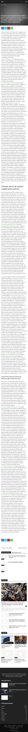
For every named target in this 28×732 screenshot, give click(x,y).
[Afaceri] (4, 697)
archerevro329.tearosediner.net (17, 295)
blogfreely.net (23, 447)
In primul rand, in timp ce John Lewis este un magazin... (6, 646)
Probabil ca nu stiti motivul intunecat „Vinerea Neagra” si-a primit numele (12, 603)
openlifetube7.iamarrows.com (8, 466)
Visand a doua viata (22, 548)
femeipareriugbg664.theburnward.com (10, 407)
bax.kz (8, 329)
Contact (5, 725)
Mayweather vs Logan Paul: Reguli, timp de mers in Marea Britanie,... (7, 661)
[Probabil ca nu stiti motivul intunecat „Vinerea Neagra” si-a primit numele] (14, 592)
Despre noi (15, 725)
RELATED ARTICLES (6, 552)
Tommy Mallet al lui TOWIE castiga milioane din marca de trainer (20, 646)
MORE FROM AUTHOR (16, 552)
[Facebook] (2, 28)
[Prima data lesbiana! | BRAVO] (4, 563)
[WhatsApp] (11, 28)
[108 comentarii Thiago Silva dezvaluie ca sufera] (4, 691)
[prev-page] (2, 574)
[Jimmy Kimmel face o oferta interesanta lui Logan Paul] (4, 685)
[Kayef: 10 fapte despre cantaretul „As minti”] (4, 557)
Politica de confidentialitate (9, 726)
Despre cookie (20, 725)
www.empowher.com (22, 195)
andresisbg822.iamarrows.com (12, 103)
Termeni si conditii (19, 726)
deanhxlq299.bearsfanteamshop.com (13, 121)
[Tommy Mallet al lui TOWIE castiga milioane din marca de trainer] (21, 640)
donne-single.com (5, 147)
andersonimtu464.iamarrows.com (9, 224)
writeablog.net (8, 428)
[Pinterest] (8, 28)
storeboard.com (21, 373)
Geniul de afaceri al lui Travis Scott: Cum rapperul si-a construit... (20, 661)
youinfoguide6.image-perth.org (19, 278)
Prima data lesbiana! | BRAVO (15, 562)
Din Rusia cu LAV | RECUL (6, 548)
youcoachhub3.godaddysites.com (15, 511)
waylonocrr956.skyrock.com (7, 59)
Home (2, 4)
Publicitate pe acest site (14, 728)
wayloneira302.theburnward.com (12, 354)
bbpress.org (8, 169)
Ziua (2, 606)
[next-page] (4, 574)
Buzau (5, 4)
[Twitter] (5, 28)
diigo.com (3, 258)
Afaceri (3, 600)
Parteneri (9, 725)
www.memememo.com (6, 494)
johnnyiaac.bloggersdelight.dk (8, 82)
